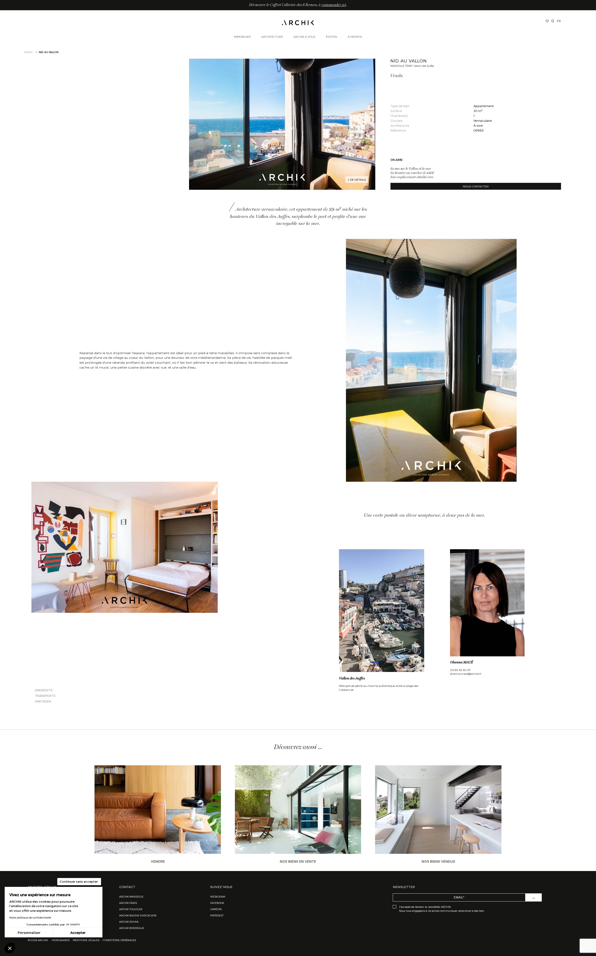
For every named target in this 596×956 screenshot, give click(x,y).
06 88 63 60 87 (460, 669)
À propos (355, 36)
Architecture (272, 36)
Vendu (28, 52)
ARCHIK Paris (128, 902)
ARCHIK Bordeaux (131, 927)
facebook (217, 902)
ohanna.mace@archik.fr (465, 673)
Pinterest (217, 915)
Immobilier (242, 36)
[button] (9, 948)
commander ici (334, 5)
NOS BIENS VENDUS (438, 861)
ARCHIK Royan (129, 921)
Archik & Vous (304, 36)
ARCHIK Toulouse (130, 909)
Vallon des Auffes (352, 678)
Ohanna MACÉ (461, 662)
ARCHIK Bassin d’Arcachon (137, 915)
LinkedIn (216, 909)
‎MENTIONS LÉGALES (86, 940)
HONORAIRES (61, 940)
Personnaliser (29, 933)
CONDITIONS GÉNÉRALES (119, 940)
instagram (217, 896)
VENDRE (158, 861)
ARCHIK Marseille (131, 896)
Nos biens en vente (298, 861)
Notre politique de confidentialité (30, 917)
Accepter (78, 933)
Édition (331, 36)
